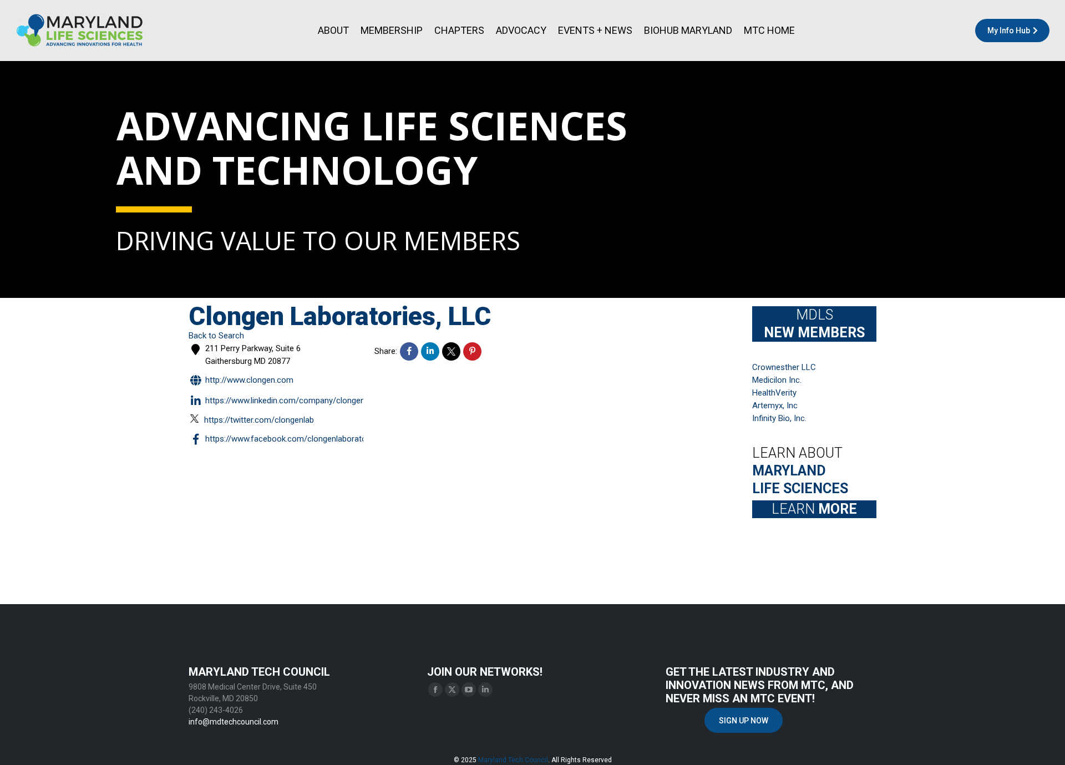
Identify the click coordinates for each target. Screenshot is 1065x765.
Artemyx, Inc (775, 406)
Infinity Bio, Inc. (779, 418)
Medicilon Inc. (777, 380)
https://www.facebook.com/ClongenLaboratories (292, 439)
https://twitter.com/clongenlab (259, 420)
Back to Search (216, 336)
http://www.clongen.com (249, 380)
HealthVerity (774, 393)
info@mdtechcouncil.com (233, 721)
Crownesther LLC (784, 367)
